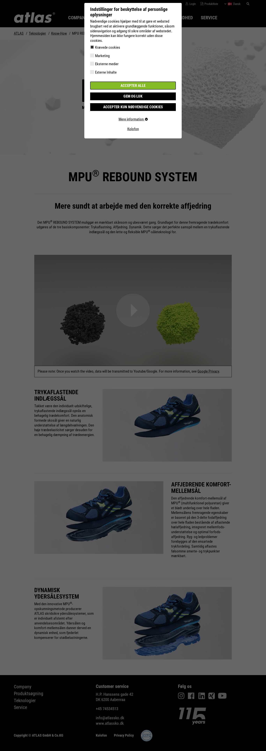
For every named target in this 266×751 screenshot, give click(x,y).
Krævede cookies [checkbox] (107, 47)
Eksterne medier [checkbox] (107, 64)
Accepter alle (133, 85)
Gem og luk (133, 96)
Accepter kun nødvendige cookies (133, 107)
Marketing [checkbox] (102, 56)
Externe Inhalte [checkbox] (106, 72)
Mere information (131, 119)
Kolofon (133, 129)
